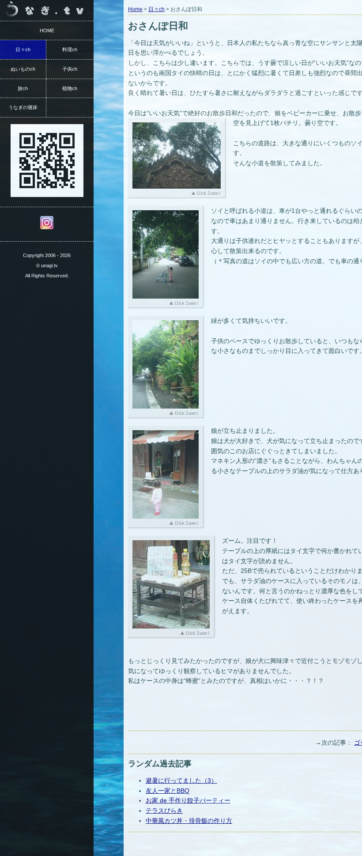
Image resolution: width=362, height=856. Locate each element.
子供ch (69, 69)
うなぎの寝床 (23, 107)
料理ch (69, 49)
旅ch (23, 88)
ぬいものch (23, 69)
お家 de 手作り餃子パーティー (188, 800)
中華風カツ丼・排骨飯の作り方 (189, 820)
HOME (47, 30)
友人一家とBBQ (167, 790)
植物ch (69, 88)
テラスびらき (164, 810)
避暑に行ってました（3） (181, 780)
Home (135, 9)
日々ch (156, 9)
